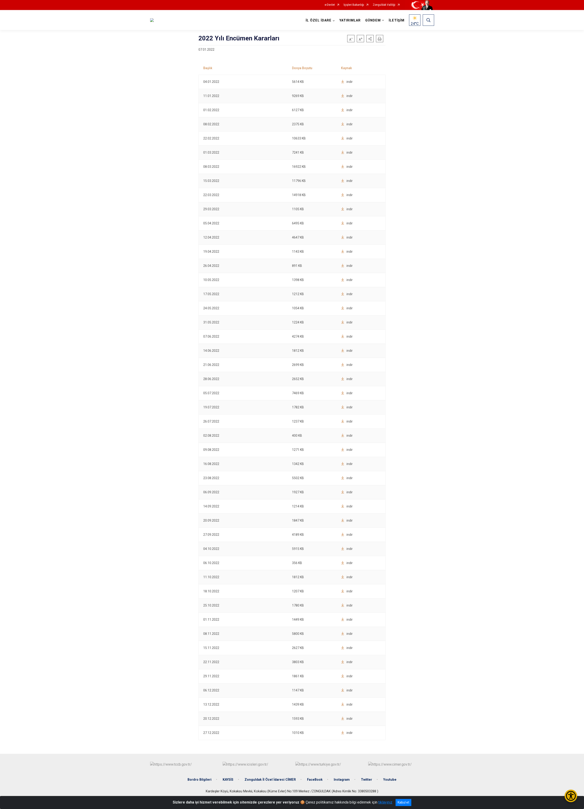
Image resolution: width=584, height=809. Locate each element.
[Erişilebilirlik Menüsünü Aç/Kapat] (571, 796)
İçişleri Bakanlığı (354, 4)
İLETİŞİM (396, 20)
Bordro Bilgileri (199, 780)
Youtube (389, 780)
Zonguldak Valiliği (384, 4)
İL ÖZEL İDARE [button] (318, 20)
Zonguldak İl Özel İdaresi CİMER (270, 780)
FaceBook (315, 780)
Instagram (342, 780)
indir (350, 82)
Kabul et (403, 802)
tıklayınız (385, 802)
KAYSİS (228, 780)
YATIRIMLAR (350, 20)
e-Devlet (330, 4)
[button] (370, 38)
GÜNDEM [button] (373, 20)
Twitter (366, 780)
